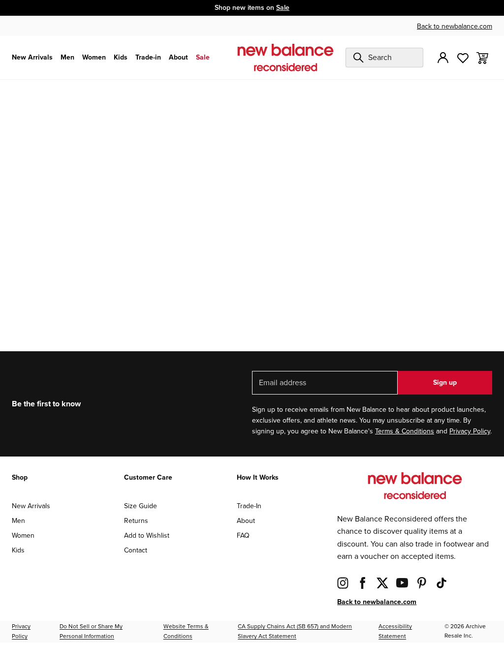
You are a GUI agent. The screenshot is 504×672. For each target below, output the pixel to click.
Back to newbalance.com (454, 26)
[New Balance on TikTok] (441, 583)
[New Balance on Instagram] (343, 583)
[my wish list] (462, 57)
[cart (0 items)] (482, 57)
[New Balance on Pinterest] (422, 583)
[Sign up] (443, 57)
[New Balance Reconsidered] (285, 57)
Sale (282, 7)
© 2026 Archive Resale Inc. (465, 631)
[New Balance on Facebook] (363, 583)
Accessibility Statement (395, 631)
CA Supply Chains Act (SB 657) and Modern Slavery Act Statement (295, 631)
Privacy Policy (469, 431)
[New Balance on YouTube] (402, 583)
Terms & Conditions (404, 431)
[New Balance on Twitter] (382, 583)
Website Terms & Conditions (186, 631)
